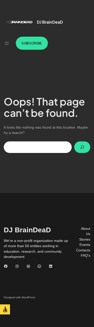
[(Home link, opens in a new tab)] (19, 22)
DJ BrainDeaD (50, 22)
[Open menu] (7, 43)
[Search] (82, 147)
